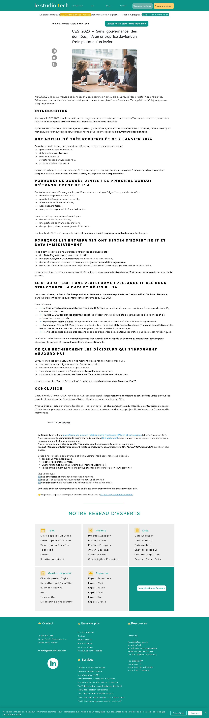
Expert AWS (95, 583)
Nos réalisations (84, 643)
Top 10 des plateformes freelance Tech (95, 693)
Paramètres (178, 713)
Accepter (195, 713)
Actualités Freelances (138, 642)
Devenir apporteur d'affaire (90, 671)
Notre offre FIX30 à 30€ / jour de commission (98, 682)
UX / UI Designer (98, 549)
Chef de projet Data (147, 554)
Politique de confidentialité (89, 651)
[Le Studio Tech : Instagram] (54, 51)
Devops (45, 554)
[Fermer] (205, 713)
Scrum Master (97, 554)
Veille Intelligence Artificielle (140, 651)
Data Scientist (143, 540)
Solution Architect (52, 559)
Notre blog (132, 636)
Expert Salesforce (99, 578)
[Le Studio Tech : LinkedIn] (54, 64)
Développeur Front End (55, 540)
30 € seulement (109, 438)
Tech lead (46, 549)
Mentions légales (85, 647)
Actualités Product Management (142, 648)
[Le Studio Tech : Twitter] (54, 57)
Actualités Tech (80, 23)
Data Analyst (142, 545)
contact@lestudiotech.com (52, 650)
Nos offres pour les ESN (88, 675)
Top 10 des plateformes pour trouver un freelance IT (100, 701)
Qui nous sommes (85, 632)
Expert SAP (95, 597)
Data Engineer (143, 535)
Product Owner (98, 540)
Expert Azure (96, 587)
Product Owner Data (147, 559)
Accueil (56, 23)
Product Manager (99, 535)
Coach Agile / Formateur (104, 559)
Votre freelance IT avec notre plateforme (96, 679)
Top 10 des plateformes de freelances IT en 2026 (100, 686)
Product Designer (99, 545)
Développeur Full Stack (55, 535)
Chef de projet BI (145, 549)
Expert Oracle (97, 601)
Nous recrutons (84, 640)
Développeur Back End (55, 545)
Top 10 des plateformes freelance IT (94, 690)
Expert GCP (95, 592)
